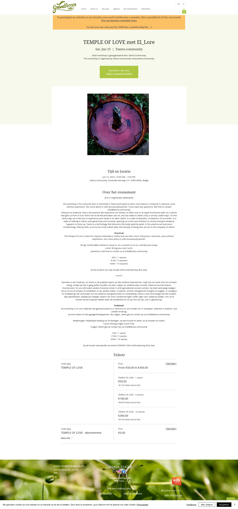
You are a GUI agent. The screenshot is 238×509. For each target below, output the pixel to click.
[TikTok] (114, 471)
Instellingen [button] (191, 504)
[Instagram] (119, 471)
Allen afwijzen (207, 504)
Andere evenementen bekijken (119, 73)
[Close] (234, 504)
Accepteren (224, 504)
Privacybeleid (142, 504)
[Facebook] (123, 471)
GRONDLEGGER (119, 467)
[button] (145, 9)
